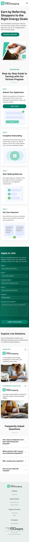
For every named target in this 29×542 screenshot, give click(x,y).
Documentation (15, 523)
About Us (14, 494)
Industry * (4, 294)
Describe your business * (8, 301)
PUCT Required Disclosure (14, 534)
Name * (3, 265)
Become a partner (10, 34)
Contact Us (14, 513)
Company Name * (6, 280)
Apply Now (14, 106)
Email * (3, 272)
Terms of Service (14, 502)
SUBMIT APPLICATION (14, 322)
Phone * (3, 287)
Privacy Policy (14, 505)
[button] (14, 441)
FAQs (14, 515)
